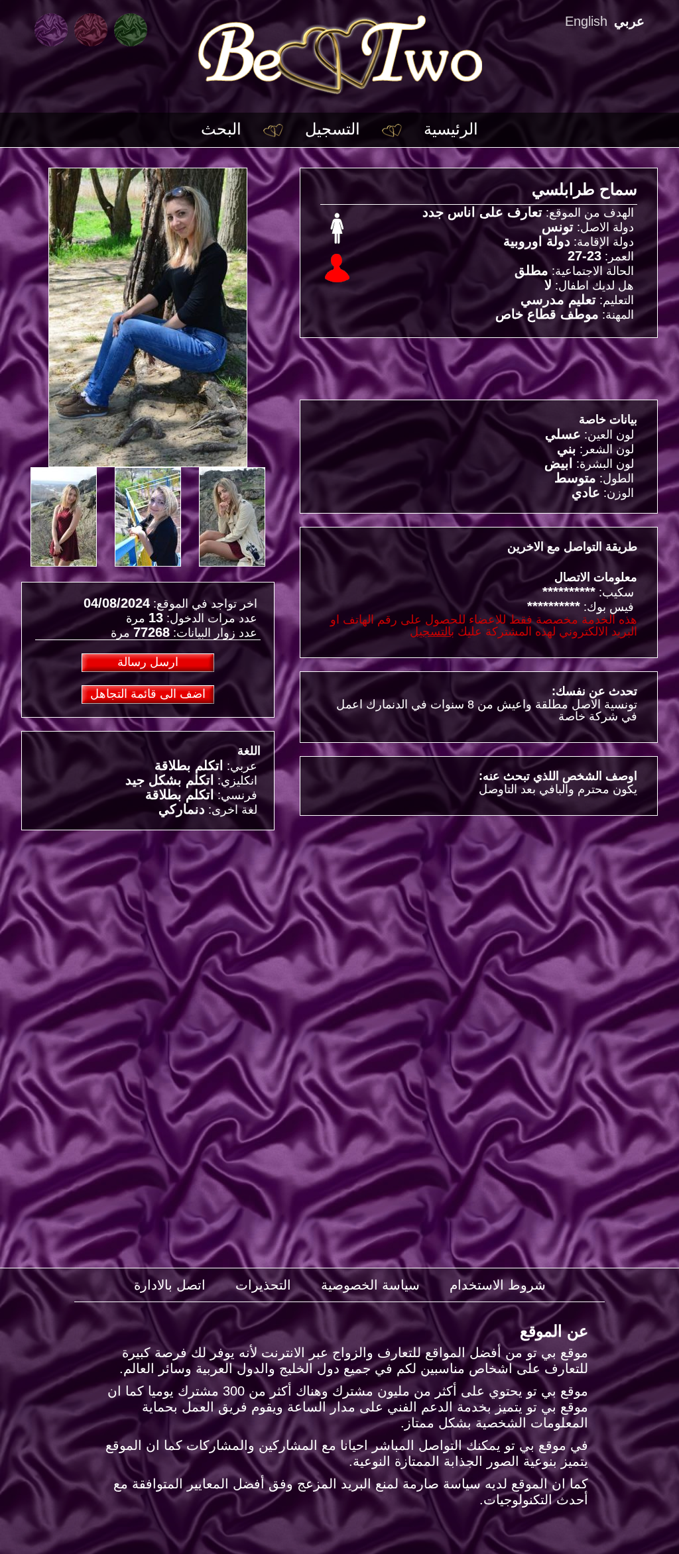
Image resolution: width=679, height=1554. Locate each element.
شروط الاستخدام (498, 1285)
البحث (221, 129)
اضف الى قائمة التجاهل (148, 693)
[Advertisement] (148, 936)
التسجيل (332, 129)
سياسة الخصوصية (370, 1285)
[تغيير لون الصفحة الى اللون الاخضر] (130, 29)
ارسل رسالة (147, 662)
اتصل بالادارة (170, 1285)
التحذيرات (263, 1285)
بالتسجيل (432, 631)
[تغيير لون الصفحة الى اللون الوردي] (90, 29)
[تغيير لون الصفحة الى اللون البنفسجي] (51, 29)
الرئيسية (451, 129)
